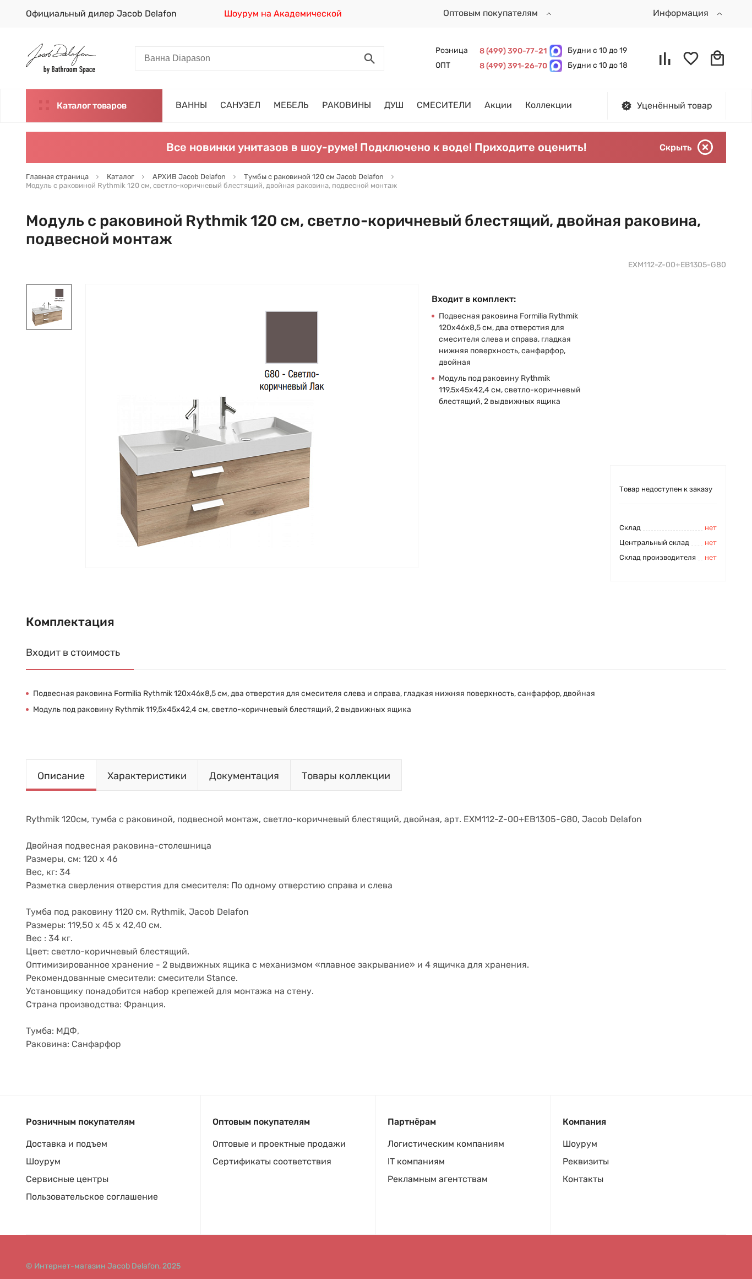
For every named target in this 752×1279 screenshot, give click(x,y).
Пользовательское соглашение (92, 1196)
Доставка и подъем (66, 1143)
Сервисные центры (67, 1179)
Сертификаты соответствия (271, 1161)
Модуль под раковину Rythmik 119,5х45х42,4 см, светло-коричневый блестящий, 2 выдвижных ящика (510, 390)
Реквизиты (586, 1161)
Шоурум (43, 1161)
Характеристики (147, 776)
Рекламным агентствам (438, 1179)
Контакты (583, 1179)
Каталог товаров (91, 105)
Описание (61, 776)
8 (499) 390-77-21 (511, 51)
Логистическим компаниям (446, 1143)
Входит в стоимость (73, 652)
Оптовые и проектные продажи (279, 1143)
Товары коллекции (346, 776)
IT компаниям (416, 1161)
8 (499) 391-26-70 (511, 66)
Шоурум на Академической (283, 13)
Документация (244, 776)
